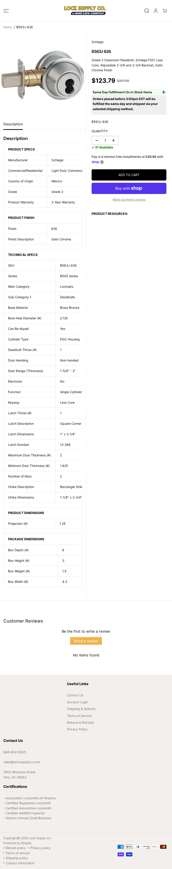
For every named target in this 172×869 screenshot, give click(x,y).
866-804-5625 (14, 752)
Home (7, 27)
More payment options (129, 199)
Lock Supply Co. (40, 838)
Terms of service (18, 853)
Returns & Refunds (80, 722)
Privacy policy (40, 848)
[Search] (147, 11)
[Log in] (156, 11)
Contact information (20, 863)
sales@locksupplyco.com (21, 762)
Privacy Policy (77, 729)
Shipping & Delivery (81, 709)
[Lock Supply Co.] (84, 11)
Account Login (77, 702)
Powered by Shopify (17, 843)
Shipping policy (17, 858)
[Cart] (165, 11)
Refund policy (16, 848)
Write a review (86, 641)
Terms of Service (79, 716)
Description (13, 124)
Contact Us (75, 695)
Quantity (100, 131)
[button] (6, 11)
